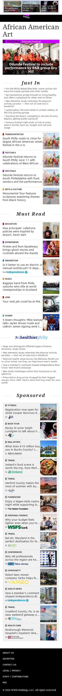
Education (11, 223)
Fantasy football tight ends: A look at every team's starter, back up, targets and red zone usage (27, 125)
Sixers (8, 315)
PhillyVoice (8, 18)
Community (14, 570)
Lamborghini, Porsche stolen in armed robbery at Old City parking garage (31, 111)
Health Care (14, 625)
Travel (11, 460)
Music (8, 278)
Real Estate (14, 441)
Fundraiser (14, 497)
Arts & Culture (13, 189)
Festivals (13, 41)
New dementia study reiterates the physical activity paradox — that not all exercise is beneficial (27, 103)
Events (26, 17)
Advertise (8, 658)
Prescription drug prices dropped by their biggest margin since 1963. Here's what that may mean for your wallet (31, 380)
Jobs (7, 297)
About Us (8, 652)
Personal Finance (18, 515)
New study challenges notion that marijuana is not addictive (28, 372)
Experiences (12, 242)
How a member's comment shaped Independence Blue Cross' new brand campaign (30, 366)
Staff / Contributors (15, 676)
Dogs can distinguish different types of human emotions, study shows (26, 347)
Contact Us (9, 664)
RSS (5, 682)
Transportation (14, 134)
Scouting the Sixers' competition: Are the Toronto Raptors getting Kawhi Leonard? (31, 117)
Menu (56, 18)
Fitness (12, 405)
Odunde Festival (31, 41)
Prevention (11, 260)
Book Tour (13, 423)
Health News (15, 588)
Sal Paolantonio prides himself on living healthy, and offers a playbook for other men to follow (30, 96)
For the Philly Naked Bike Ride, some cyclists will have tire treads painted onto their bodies (30, 90)
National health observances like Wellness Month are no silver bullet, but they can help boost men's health (30, 360)
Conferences (15, 552)
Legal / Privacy (12, 670)
